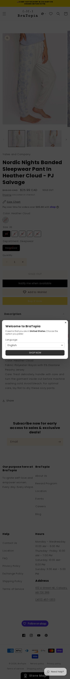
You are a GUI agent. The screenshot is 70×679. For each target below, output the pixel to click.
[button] (35, 345)
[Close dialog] (65, 322)
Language (11, 339)
